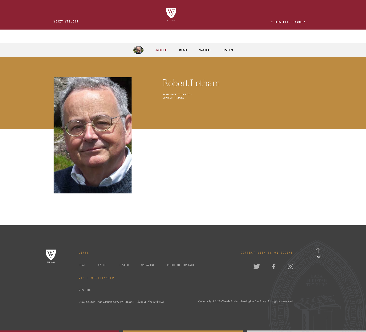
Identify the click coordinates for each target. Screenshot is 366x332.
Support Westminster (151, 301)
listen (124, 265)
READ (82, 265)
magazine (148, 265)
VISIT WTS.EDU (66, 21)
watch (102, 265)
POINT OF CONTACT (180, 265)
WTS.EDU (85, 290)
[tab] (150, 50)
